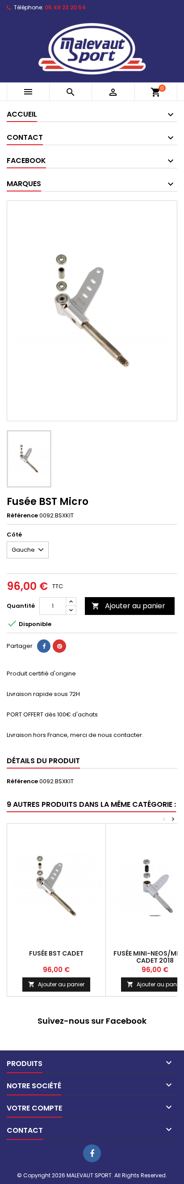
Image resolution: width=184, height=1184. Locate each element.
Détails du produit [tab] (43, 761)
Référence (22, 516)
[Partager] (43, 646)
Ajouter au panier (128, 606)
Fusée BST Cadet (56, 953)
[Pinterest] (59, 646)
